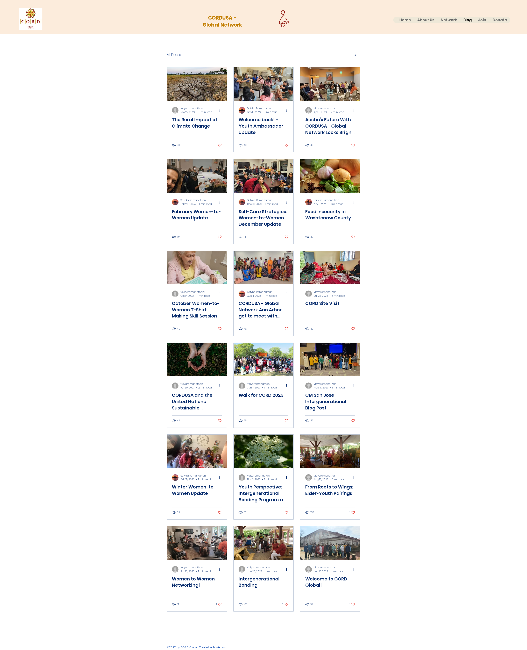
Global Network (222, 24)
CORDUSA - (222, 17)
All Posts (174, 54)
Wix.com (221, 647)
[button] (355, 55)
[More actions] (221, 110)
